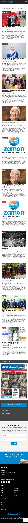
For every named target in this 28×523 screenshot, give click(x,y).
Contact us (3, 509)
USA (2, 490)
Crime (15, 492)
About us (3, 502)
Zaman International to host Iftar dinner (11, 216)
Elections (16, 488)
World (2, 492)
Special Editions (14, 405)
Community (4, 44)
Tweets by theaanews (5, 413)
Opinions (16, 490)
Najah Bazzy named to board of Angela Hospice (13, 122)
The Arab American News (11, 517)
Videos (2, 495)
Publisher (3, 507)
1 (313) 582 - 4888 (5, 476)
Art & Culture (4, 494)
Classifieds (16, 495)
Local (3, 76)
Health (3, 232)
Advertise (3, 504)
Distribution (3, 506)
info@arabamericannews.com (7, 479)
